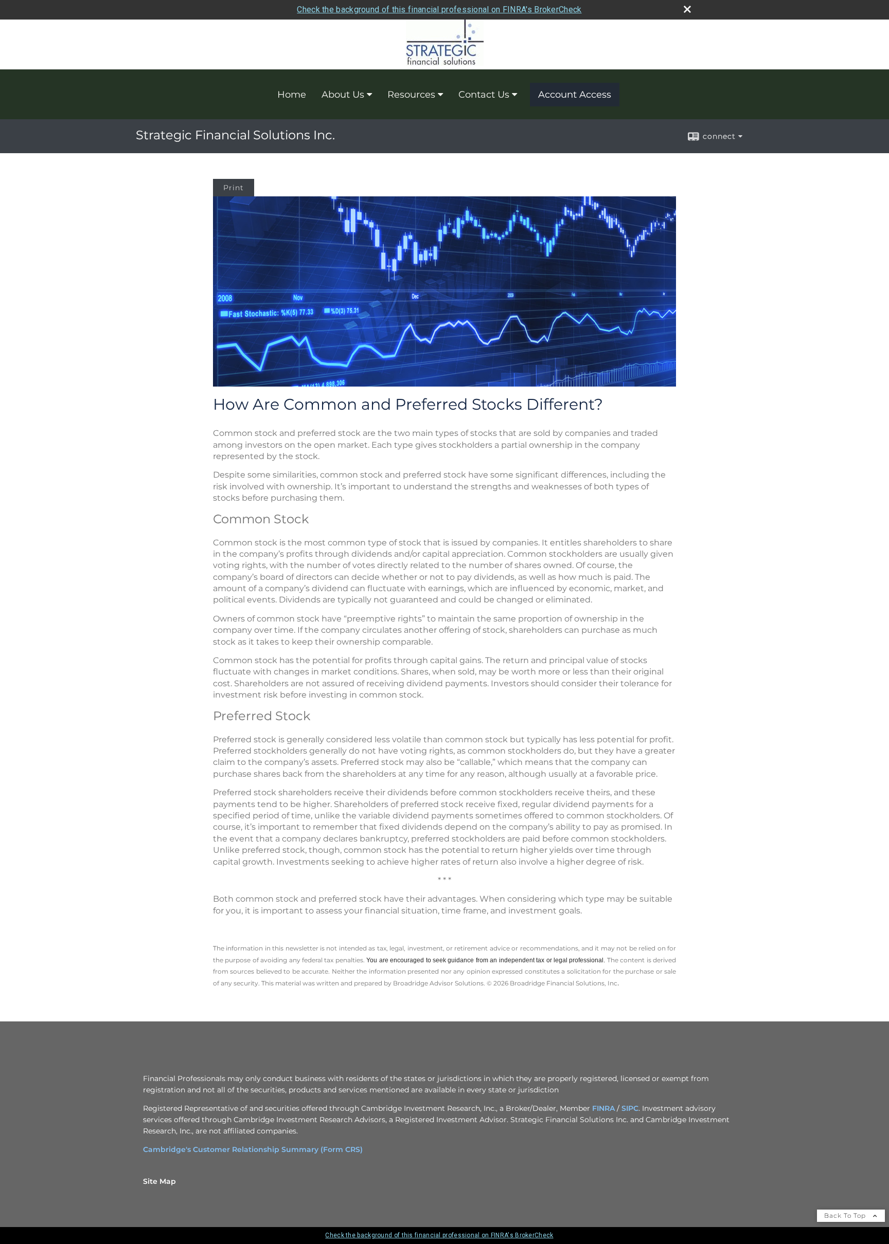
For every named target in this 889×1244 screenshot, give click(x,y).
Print (233, 187)
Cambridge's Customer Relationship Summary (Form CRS (251, 1149)
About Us (343, 94)
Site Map (159, 1181)
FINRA (603, 1108)
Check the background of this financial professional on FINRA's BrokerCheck (439, 9)
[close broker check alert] (687, 9)
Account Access (574, 94)
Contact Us (483, 94)
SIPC (629, 1108)
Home (291, 94)
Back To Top (846, 1215)
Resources (411, 94)
